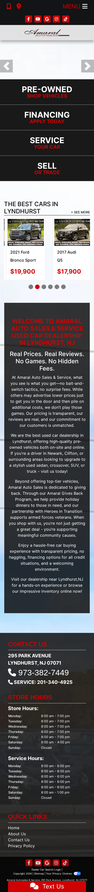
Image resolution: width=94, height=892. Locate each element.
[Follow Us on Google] (47, 18)
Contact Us (19, 839)
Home (13, 827)
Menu (72, 6)
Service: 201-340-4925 (43, 682)
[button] (6, 66)
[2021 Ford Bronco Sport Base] (23, 232)
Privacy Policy (21, 845)
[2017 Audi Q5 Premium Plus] (70, 232)
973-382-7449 (43, 672)
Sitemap (39, 873)
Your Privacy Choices (59, 873)
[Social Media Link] (57, 18)
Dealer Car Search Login (46, 869)
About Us (17, 833)
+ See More (80, 212)
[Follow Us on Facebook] (29, 18)
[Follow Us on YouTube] (38, 18)
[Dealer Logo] (47, 32)
